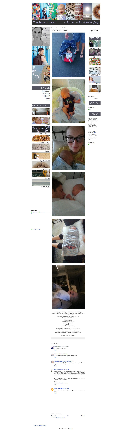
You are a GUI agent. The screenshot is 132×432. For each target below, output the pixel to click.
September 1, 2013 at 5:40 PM (62, 353)
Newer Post (53, 415)
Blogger (71, 428)
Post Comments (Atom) (60, 417)
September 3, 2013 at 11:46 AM (63, 388)
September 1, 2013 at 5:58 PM (67, 361)
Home (68, 415)
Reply (55, 350)
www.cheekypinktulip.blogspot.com (61, 382)
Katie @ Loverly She (58, 361)
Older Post (83, 415)
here (95, 132)
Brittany (55, 388)
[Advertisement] (39, 199)
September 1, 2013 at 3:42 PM (63, 346)
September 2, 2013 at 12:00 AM (63, 369)
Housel (55, 346)
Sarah (55, 353)
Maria (55, 369)
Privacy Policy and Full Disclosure (40, 425)
